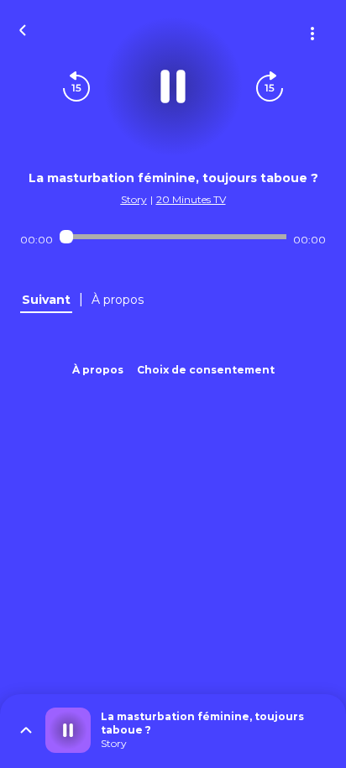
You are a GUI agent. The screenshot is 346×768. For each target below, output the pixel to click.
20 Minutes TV (191, 199)
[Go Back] (23, 28)
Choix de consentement (206, 369)
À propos (97, 369)
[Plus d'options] (312, 33)
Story (134, 199)
